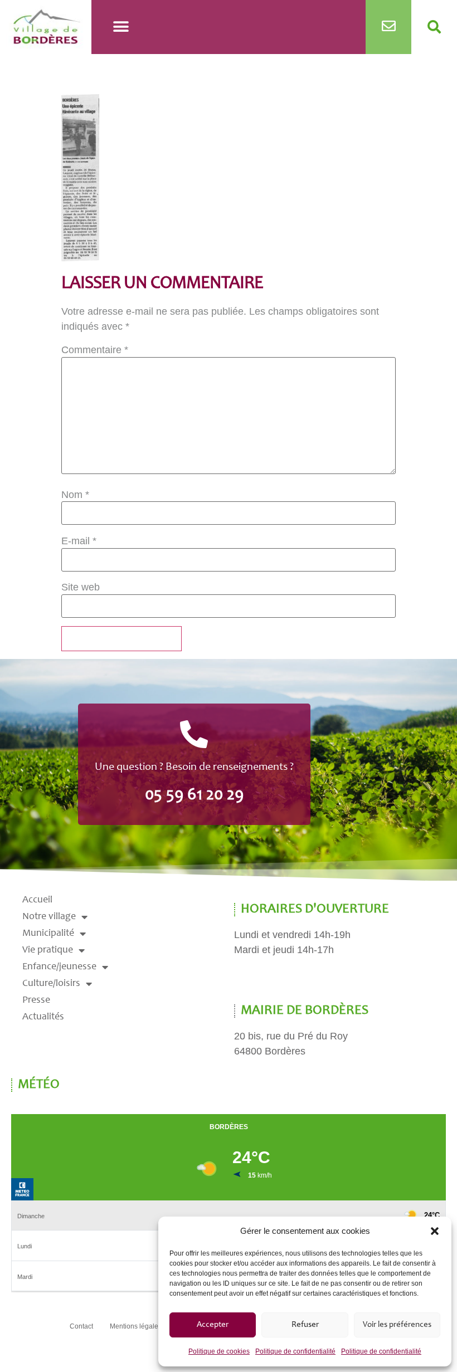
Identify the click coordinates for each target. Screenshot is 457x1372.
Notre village (49, 917)
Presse (36, 1000)
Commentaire (94, 350)
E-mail (78, 541)
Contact (81, 1326)
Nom (75, 495)
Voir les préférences (397, 1325)
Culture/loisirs (51, 984)
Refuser (305, 1325)
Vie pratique (47, 950)
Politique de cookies (219, 1351)
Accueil (37, 900)
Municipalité (48, 934)
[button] (434, 1231)
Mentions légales (136, 1326)
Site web (80, 587)
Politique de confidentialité (295, 1351)
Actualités (43, 1017)
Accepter (213, 1325)
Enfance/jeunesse (59, 967)
